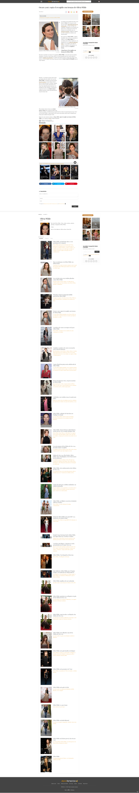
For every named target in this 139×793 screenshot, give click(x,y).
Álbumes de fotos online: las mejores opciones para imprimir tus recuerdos (86, 22)
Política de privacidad (64, 783)
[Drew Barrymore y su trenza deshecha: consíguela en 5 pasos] (72, 141)
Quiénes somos (53, 783)
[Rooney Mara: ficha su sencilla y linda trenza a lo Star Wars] (58, 158)
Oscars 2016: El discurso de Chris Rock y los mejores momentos (52, 163)
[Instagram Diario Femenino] (91, 57)
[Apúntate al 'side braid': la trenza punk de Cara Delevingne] (45, 158)
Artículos (41, 238)
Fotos (51, 238)
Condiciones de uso (55, 203)
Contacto (75, 783)
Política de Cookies (62, 203)
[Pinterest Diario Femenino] (89, 57)
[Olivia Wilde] (45, 141)
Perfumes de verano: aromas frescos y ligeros (95, 23)
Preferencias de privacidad (47, 203)
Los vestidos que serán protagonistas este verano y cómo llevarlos (95, 35)
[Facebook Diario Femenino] (86, 57)
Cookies (58, 783)
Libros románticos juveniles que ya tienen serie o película (86, 35)
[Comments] (76, 12)
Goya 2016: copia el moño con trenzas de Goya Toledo (72, 157)
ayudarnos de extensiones (48, 57)
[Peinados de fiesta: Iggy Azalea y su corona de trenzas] (58, 141)
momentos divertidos (65, 31)
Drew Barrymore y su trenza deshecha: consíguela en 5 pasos (71, 139)
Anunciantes (80, 783)
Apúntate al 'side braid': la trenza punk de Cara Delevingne (44, 156)
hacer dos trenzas (42, 81)
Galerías (46, 238)
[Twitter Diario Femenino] (94, 57)
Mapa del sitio (85, 783)
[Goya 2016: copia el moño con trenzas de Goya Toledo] (72, 158)
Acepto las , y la (52, 203)
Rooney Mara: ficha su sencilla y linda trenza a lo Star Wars (58, 157)
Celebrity (45, 214)
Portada (40, 214)
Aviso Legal (71, 783)
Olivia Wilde (42, 138)
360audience (72, 790)
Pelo (50, 118)
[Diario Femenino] (53, 1)
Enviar (75, 206)
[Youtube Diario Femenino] (96, 57)
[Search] (90, 1)
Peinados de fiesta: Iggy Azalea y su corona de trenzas (58, 139)
